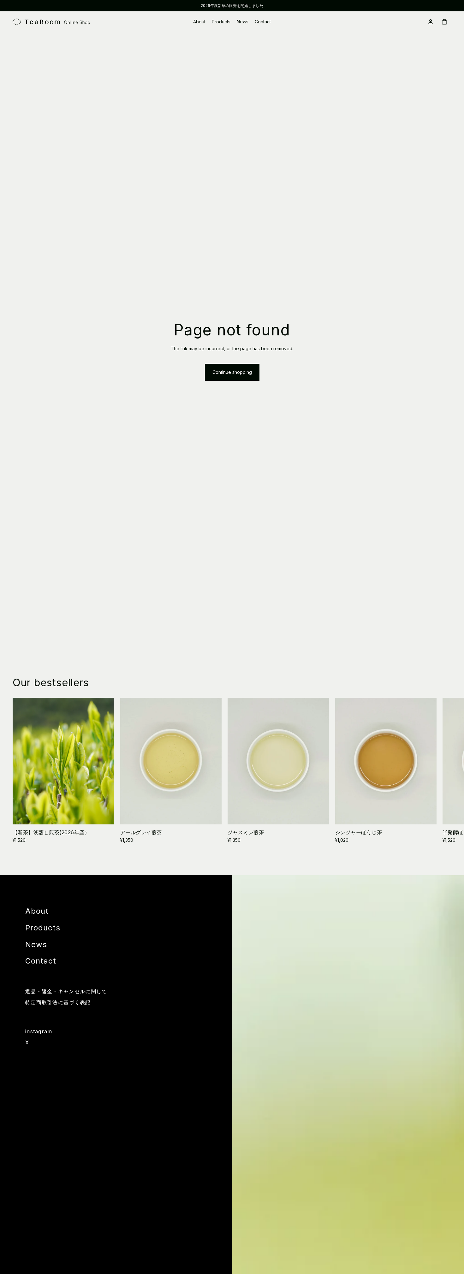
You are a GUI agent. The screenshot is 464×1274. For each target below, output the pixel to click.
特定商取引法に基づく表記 (58, 1003)
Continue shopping (232, 372)
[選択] (104, 814)
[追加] (211, 814)
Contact (40, 961)
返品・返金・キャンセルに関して (66, 991)
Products (42, 927)
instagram (38, 1032)
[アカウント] (430, 22)
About (37, 911)
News (36, 944)
